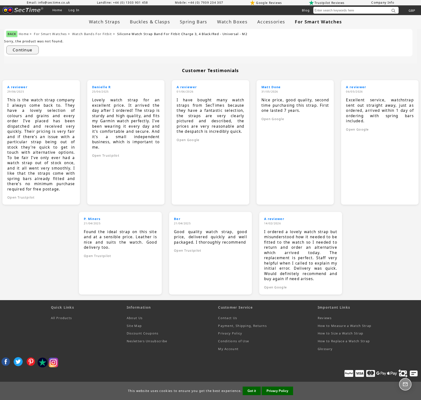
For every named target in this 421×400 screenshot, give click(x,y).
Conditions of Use (233, 341)
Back (12, 34)
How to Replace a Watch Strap (344, 341)
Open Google (188, 140)
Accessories (271, 22)
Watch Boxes (232, 22)
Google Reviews (269, 3)
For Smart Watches (50, 34)
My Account (228, 349)
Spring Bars (193, 22)
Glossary (325, 349)
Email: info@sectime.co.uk (48, 2)
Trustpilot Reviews (329, 3)
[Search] (393, 11)
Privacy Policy (230, 333)
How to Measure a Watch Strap (344, 326)
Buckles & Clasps (150, 22)
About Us (135, 318)
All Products (61, 318)
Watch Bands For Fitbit (92, 34)
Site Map (134, 326)
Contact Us (227, 318)
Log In (74, 10)
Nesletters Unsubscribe (147, 341)
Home (57, 10)
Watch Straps (104, 22)
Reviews (325, 318)
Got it (252, 391)
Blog (306, 10)
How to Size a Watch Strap (341, 333)
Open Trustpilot (21, 197)
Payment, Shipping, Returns (242, 326)
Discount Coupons (143, 333)
